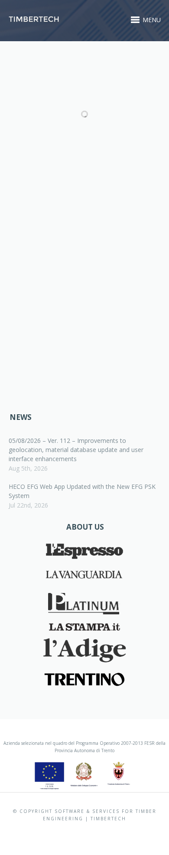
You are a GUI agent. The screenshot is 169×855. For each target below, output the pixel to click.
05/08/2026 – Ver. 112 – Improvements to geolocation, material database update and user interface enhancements (76, 449)
